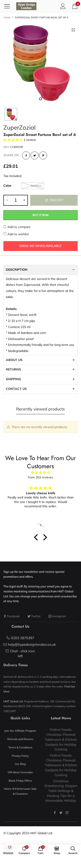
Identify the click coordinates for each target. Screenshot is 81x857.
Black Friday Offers (20, 780)
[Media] (73, 30)
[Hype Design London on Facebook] (54, 812)
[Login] (63, 6)
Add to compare (19, 227)
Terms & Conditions (20, 747)
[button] (7, 200)
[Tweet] (34, 155)
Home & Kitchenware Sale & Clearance (20, 791)
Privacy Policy (20, 755)
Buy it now (41, 215)
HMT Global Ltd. (13, 701)
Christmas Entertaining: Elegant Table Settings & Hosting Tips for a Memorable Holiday (61, 791)
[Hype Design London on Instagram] (67, 812)
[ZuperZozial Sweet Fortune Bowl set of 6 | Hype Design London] (40, 62)
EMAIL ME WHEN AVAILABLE (41, 246)
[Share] (26, 155)
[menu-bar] (8, 6)
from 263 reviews (40, 477)
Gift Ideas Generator (20, 772)
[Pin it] (43, 155)
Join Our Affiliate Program (20, 730)
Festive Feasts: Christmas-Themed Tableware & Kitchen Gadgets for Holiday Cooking (61, 739)
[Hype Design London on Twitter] (60, 812)
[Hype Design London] (26, 6)
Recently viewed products (40, 409)
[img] (40, 472)
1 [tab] (40, 99)
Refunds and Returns (20, 739)
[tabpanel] (40, 62)
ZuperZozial (19, 127)
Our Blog (20, 764)
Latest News (61, 718)
